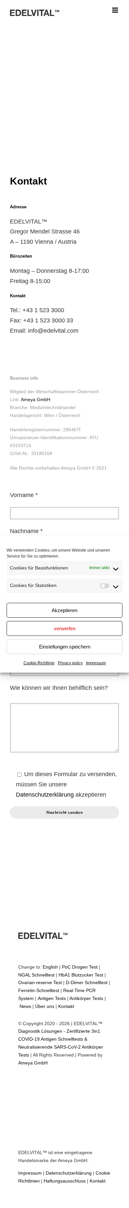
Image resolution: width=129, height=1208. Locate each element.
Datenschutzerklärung (45, 794)
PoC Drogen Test (80, 967)
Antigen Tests (52, 998)
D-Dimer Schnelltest (87, 982)
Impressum (96, 663)
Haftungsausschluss (65, 1181)
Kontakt (66, 1006)
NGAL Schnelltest (36, 975)
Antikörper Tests (86, 998)
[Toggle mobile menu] (115, 10)
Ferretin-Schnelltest (38, 990)
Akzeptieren (64, 610)
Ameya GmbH (35, 399)
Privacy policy (70, 663)
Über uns (44, 1006)
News (25, 1006)
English (50, 967)
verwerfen (64, 628)
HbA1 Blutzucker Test (81, 975)
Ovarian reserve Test (40, 982)
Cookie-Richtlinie (39, 663)
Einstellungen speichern (64, 646)
